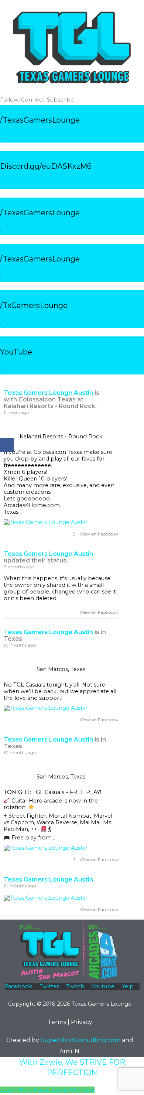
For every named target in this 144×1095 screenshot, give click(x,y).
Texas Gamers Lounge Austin (48, 392)
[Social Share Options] (7, 534)
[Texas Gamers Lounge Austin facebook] (107, 397)
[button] (47, 1090)
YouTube (16, 352)
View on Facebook (97, 612)
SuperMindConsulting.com (80, 1040)
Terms (57, 1022)
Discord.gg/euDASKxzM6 (46, 166)
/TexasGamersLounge (40, 120)
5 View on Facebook (95, 534)
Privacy (81, 1022)
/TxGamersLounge (34, 305)
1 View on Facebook (95, 859)
